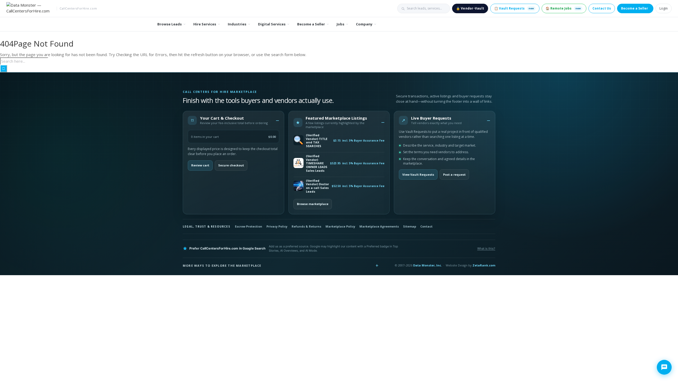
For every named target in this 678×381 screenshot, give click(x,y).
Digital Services (272, 24)
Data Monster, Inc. (427, 265)
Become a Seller (634, 8)
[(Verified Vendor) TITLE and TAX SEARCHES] (298, 140)
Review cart (200, 165)
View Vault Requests (418, 174)
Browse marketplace (312, 204)
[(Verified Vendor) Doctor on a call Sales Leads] (298, 186)
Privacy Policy (276, 226)
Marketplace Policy (340, 226)
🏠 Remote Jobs (563, 8)
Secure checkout (231, 165)
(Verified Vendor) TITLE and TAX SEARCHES (316, 140)
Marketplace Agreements (379, 226)
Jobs (340, 24)
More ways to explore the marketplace (222, 265)
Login (663, 8)
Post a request (454, 174)
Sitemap (409, 226)
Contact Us (601, 8)
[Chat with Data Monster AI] (664, 367)
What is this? (486, 248)
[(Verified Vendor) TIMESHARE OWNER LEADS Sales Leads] (298, 163)
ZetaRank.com (483, 265)
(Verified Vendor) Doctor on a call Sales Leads (317, 186)
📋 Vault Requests (514, 8)
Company (364, 24)
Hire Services (204, 24)
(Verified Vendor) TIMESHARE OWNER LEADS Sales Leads (316, 163)
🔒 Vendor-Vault (470, 8)
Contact (426, 226)
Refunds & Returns (306, 226)
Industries (237, 24)
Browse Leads (169, 24)
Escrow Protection (248, 226)
